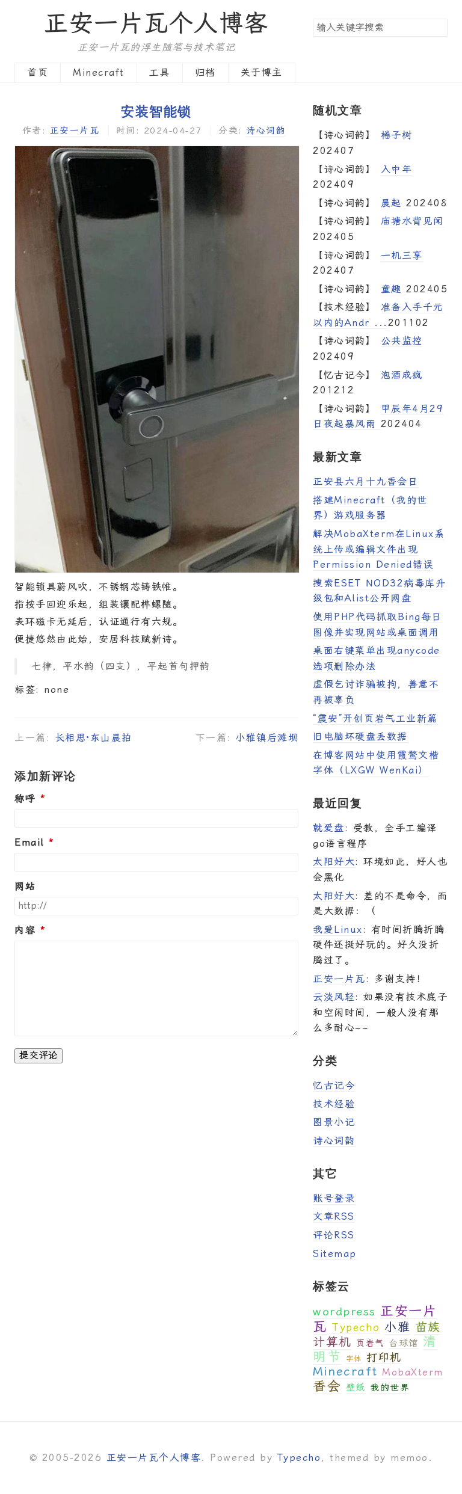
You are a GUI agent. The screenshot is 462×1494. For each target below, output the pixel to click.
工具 (159, 72)
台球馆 (404, 1343)
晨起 (394, 203)
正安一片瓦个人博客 (156, 23)
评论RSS (334, 1235)
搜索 (438, 27)
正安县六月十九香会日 (365, 481)
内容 (24, 930)
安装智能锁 (156, 110)
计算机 (332, 1342)
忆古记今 (334, 1085)
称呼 (24, 798)
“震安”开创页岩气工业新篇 (375, 718)
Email (29, 842)
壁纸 (356, 1387)
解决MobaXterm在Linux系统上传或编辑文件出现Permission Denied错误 (379, 549)
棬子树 (397, 135)
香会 (327, 1386)
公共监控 (402, 340)
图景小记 (334, 1122)
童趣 (394, 289)
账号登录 (334, 1198)
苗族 (428, 1327)
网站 (24, 886)
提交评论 (38, 1055)
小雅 (397, 1327)
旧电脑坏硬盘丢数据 (360, 736)
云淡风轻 (334, 997)
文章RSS (334, 1216)
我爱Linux (338, 929)
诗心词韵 (266, 130)
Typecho (355, 1327)
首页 (37, 72)
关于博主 (262, 72)
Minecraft (99, 72)
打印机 (384, 1357)
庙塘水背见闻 (412, 221)
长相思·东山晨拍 (93, 737)
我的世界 (390, 1387)
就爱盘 (329, 828)
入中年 (397, 169)
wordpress (344, 1311)
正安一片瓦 (75, 130)
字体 (354, 1358)
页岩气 (370, 1343)
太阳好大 (334, 861)
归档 (205, 72)
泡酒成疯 (402, 375)
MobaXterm (412, 1372)
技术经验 (334, 1104)
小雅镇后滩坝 (266, 737)
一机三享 (402, 255)
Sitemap (335, 1253)
